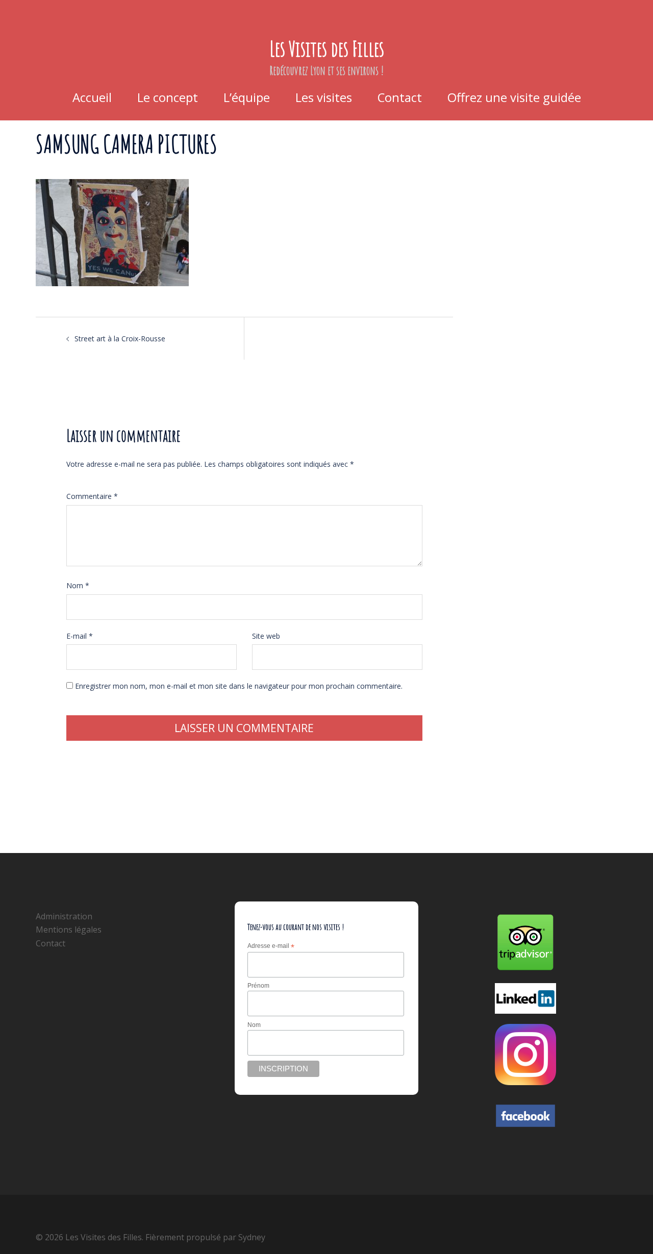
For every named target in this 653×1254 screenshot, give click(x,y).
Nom (77, 585)
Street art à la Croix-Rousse (119, 338)
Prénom (258, 985)
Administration (64, 916)
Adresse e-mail (270, 946)
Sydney (251, 1237)
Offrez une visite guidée (514, 97)
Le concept (167, 97)
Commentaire (92, 496)
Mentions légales (69, 929)
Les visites (323, 97)
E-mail (79, 636)
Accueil (92, 97)
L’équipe (246, 97)
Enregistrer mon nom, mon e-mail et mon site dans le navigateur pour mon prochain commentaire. (239, 686)
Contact (400, 97)
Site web (266, 636)
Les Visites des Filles (326, 48)
